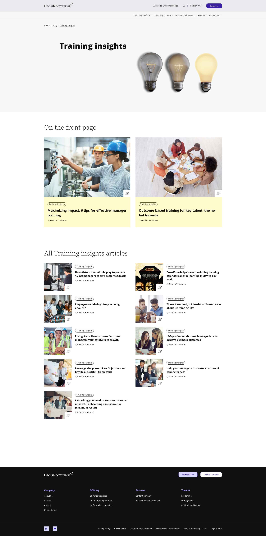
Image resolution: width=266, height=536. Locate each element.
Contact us (215, 6)
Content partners (144, 496)
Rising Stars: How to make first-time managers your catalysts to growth (97, 338)
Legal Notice (216, 528)
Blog (55, 25)
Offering (94, 490)
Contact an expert (211, 474)
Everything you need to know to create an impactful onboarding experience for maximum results (101, 404)
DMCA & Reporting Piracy (194, 528)
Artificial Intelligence (190, 505)
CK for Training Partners (101, 500)
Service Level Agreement (167, 528)
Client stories (50, 510)
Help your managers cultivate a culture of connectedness (193, 370)
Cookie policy (120, 528)
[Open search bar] (184, 5)
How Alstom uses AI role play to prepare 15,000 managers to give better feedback (100, 274)
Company (49, 490)
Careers (47, 500)
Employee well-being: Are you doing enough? (97, 306)
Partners (140, 490)
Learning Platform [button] (142, 15)
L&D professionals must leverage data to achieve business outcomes (192, 338)
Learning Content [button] (163, 15)
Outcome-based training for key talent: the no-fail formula (177, 212)
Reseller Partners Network (148, 500)
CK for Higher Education (101, 505)
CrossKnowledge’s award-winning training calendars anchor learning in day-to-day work (193, 276)
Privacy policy (104, 528)
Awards (47, 505)
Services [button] (201, 15)
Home (47, 25)
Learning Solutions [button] (184, 15)
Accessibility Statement (141, 528)
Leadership (186, 496)
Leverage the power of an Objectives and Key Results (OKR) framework (100, 370)
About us (48, 496)
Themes (185, 490)
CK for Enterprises (98, 496)
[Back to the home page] (59, 4)
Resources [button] (214, 15)
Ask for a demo (188, 474)
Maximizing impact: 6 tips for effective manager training (87, 212)
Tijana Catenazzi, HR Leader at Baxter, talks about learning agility (194, 306)
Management (187, 500)
